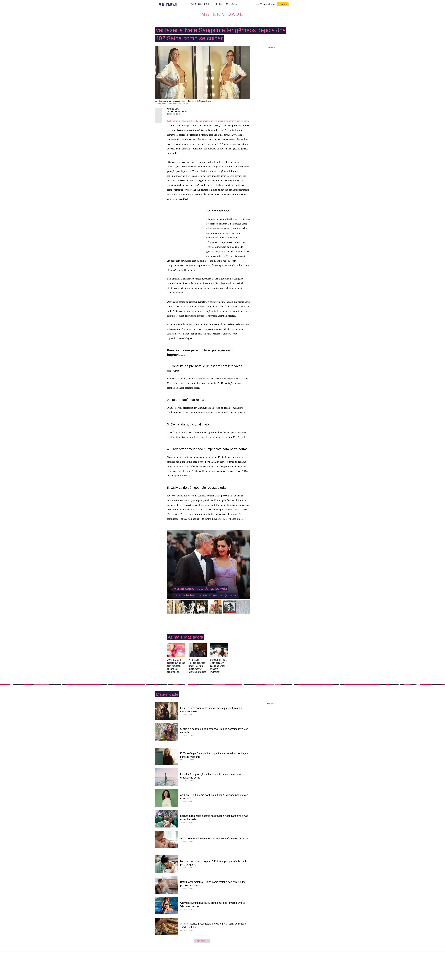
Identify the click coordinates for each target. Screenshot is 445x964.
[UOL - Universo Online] (178, 4)
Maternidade (222, 14)
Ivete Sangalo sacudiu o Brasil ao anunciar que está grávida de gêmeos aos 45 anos (207, 120)
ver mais (201, 941)
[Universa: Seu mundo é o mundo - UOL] (167, 4)
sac (257, 4)
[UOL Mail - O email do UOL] (263, 4)
